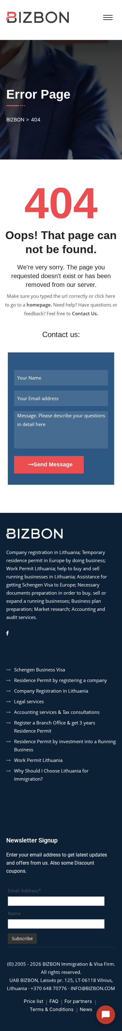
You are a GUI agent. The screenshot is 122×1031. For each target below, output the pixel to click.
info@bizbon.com (93, 988)
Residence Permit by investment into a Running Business (65, 745)
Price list (33, 1001)
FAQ (53, 1001)
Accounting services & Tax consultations (56, 712)
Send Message (53, 464)
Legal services (29, 701)
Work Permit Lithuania (38, 760)
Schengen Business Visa (39, 669)
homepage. (39, 305)
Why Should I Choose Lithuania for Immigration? (51, 775)
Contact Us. (85, 313)
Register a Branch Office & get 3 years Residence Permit (54, 726)
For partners (78, 1001)
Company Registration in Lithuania (51, 691)
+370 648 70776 (49, 988)
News (86, 1009)
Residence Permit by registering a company (60, 680)
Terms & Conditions (52, 1009)
